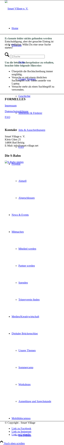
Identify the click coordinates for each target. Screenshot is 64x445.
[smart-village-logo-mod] (16, 8)
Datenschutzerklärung (16, 111)
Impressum (11, 105)
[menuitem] (35, 28)
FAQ (7, 117)
